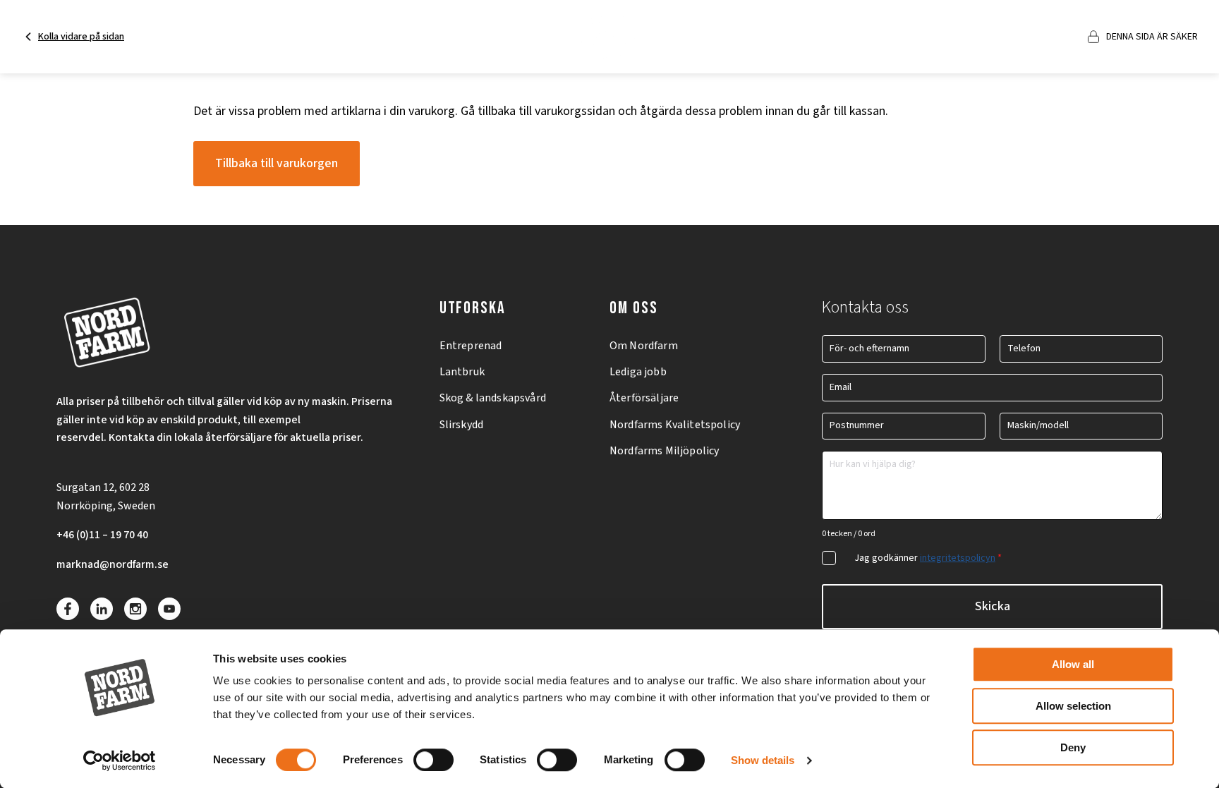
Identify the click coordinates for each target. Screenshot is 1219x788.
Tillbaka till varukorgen (276, 163)
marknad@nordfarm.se (112, 564)
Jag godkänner (928, 558)
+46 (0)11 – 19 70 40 (102, 534)
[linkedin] (101, 609)
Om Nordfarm (644, 345)
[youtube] (169, 609)
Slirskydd (461, 424)
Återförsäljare (644, 398)
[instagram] (135, 609)
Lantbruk (462, 372)
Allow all (1073, 664)
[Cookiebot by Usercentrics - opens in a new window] (119, 760)
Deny (1073, 747)
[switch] (433, 759)
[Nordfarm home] (610, 36)
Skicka (992, 606)
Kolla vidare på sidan (81, 37)
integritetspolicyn (957, 558)
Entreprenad (470, 345)
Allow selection (1073, 706)
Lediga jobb (638, 372)
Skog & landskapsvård (492, 398)
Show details (762, 760)
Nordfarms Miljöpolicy (664, 451)
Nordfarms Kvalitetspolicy (675, 424)
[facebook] (67, 609)
